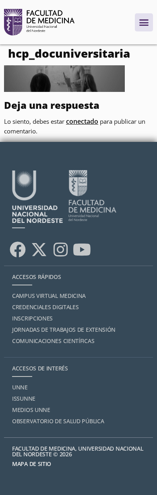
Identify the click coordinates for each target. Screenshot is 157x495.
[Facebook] (17, 249)
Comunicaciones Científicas (53, 341)
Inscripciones (32, 318)
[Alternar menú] (144, 22)
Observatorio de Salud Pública (58, 421)
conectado (82, 121)
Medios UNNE (31, 410)
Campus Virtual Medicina (49, 295)
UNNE (20, 387)
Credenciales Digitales (45, 307)
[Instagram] (60, 249)
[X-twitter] (39, 249)
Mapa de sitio (31, 464)
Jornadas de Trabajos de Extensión (64, 329)
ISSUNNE (23, 398)
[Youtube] (81, 249)
